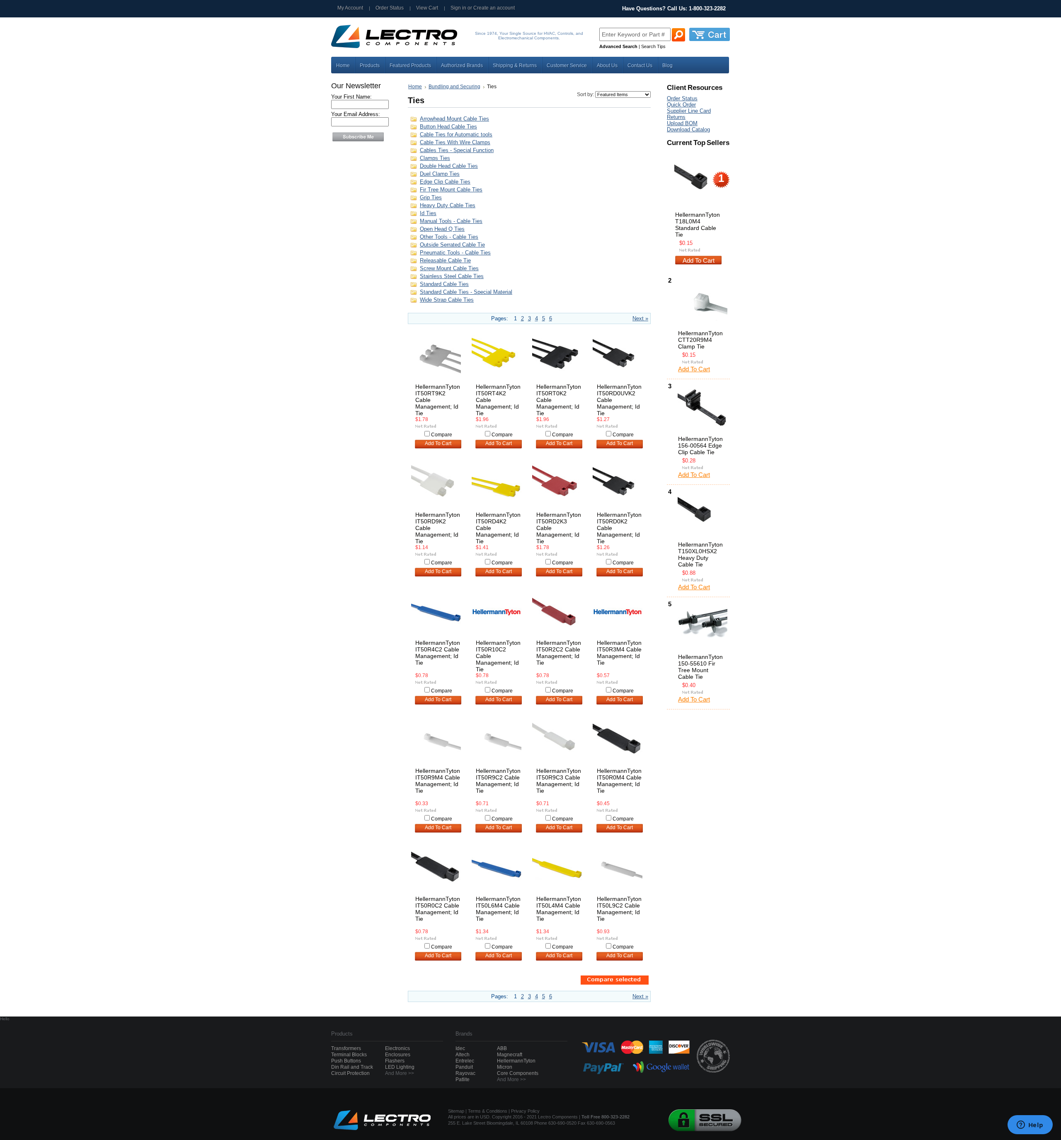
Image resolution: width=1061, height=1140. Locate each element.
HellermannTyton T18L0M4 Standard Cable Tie (697, 224)
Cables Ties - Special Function (457, 150)
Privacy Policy (525, 1111)
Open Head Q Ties (442, 229)
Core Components (517, 1073)
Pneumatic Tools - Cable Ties (455, 252)
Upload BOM (682, 123)
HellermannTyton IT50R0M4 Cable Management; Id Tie (619, 780)
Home (415, 87)
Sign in (458, 7)
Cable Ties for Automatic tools (456, 134)
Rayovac (465, 1073)
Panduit (464, 1067)
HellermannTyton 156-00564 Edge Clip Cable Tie (700, 445)
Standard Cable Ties (444, 284)
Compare (441, 435)
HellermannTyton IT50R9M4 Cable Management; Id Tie (437, 780)
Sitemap (456, 1111)
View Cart (427, 7)
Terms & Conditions (487, 1111)
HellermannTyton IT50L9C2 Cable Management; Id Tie (619, 909)
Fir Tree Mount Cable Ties (451, 189)
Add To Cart (438, 443)
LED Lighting (399, 1067)
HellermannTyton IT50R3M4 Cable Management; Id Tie (619, 652)
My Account (350, 7)
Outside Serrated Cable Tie (452, 245)
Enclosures (397, 1055)
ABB (502, 1048)
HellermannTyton (516, 1061)
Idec (460, 1048)
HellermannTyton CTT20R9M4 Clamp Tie (700, 340)
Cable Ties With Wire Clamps (455, 142)
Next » (640, 318)
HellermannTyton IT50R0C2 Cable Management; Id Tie (437, 909)
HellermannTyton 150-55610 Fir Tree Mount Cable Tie (700, 667)
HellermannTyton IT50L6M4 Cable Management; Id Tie (498, 909)
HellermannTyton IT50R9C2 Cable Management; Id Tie (498, 780)
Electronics (397, 1048)
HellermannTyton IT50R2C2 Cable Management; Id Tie (558, 652)
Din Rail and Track (352, 1067)
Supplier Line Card (689, 111)
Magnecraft (509, 1055)
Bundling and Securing (454, 87)
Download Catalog (688, 129)
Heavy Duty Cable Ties (447, 205)
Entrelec (464, 1061)
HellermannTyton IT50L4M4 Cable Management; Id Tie (558, 909)
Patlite (462, 1079)
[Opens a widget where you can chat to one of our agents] (1030, 1125)
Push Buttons (346, 1061)
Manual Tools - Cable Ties (451, 221)
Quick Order (681, 105)
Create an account (494, 7)
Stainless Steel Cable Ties (452, 276)
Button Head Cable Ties (448, 126)
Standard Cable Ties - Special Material (466, 292)
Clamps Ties (435, 158)
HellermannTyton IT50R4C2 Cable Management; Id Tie (437, 652)
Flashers (395, 1061)
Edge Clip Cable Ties (445, 182)
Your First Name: (351, 97)
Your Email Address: (355, 114)
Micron (504, 1067)
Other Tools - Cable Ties (449, 237)
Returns (676, 117)
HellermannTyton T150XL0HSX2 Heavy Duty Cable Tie (700, 554)
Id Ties (428, 213)
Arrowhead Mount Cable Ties (454, 119)
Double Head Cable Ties (449, 166)
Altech (462, 1055)
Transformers (346, 1048)
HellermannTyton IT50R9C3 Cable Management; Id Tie (558, 780)
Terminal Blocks (349, 1055)
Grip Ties (431, 197)
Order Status (389, 7)
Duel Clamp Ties (440, 174)
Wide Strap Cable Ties (447, 300)
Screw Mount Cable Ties (449, 268)
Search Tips (653, 46)
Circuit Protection (350, 1073)
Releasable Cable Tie (445, 260)
